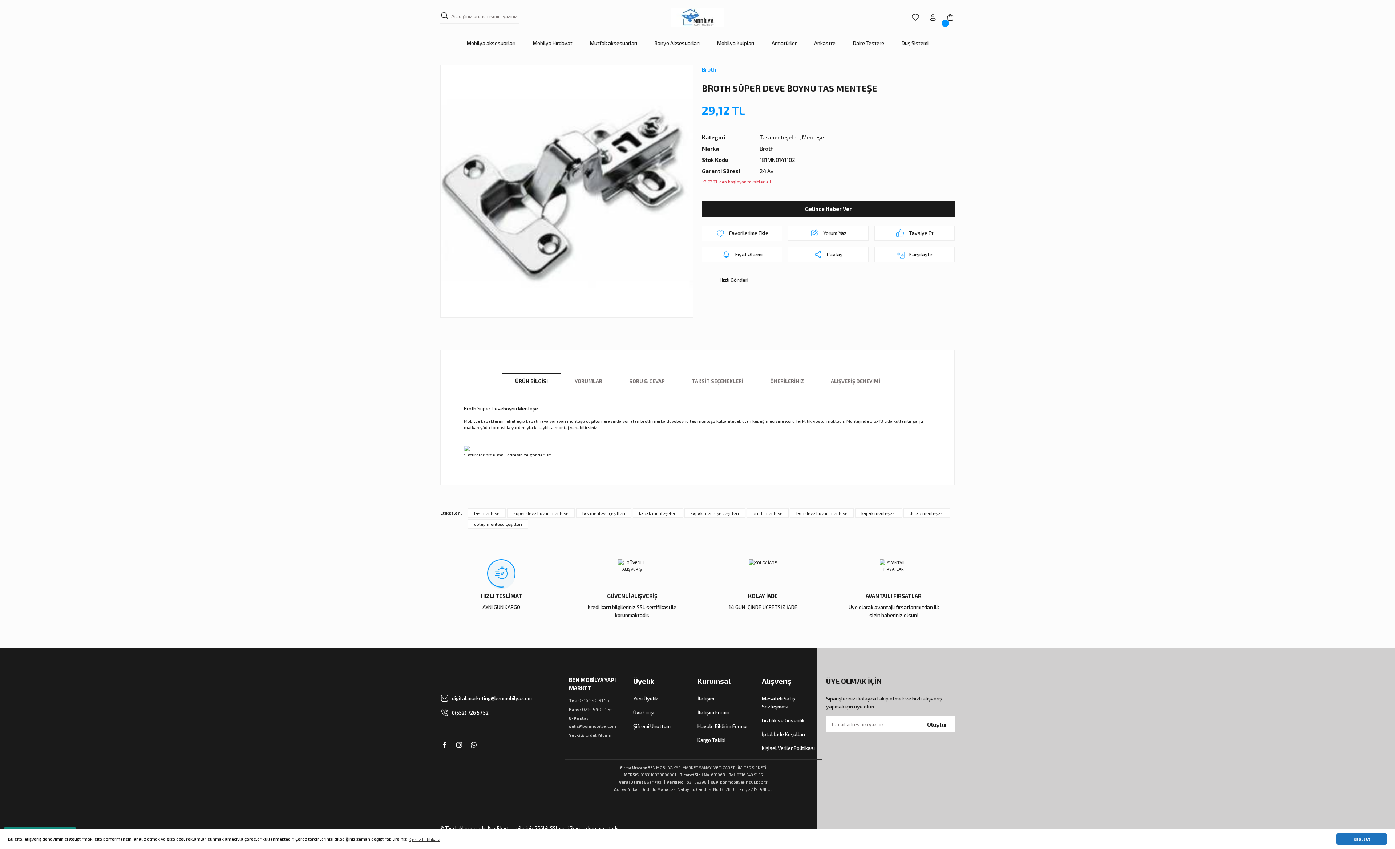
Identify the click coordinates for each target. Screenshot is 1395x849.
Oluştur (937, 724)
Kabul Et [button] (1362, 839)
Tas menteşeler (779, 137)
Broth (709, 69)
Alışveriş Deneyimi (855, 381)
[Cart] (950, 17)
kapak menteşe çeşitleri (715, 513)
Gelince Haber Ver (828, 209)
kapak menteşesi (878, 513)
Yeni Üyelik (645, 698)
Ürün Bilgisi (531, 381)
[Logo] (697, 17)
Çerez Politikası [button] (424, 839)
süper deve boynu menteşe (541, 513)
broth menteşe (768, 513)
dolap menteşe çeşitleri (498, 524)
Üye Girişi (643, 712)
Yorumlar (588, 381)
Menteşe (813, 137)
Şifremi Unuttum (652, 726)
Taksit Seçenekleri (717, 381)
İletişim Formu (713, 712)
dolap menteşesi (927, 513)
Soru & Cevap (647, 381)
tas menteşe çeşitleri (603, 513)
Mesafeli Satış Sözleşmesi (778, 702)
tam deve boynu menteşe (822, 513)
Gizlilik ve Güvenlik (783, 720)
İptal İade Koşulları (783, 734)
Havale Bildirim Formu (722, 726)
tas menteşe (487, 513)
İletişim (706, 698)
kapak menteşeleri (658, 513)
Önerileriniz (787, 381)
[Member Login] (933, 17)
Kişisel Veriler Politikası (788, 748)
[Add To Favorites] (742, 233)
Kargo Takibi (711, 740)
